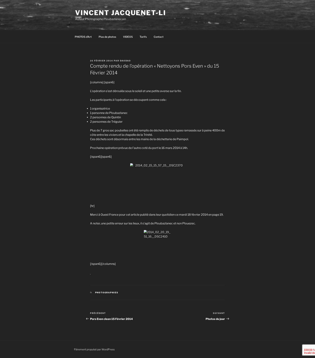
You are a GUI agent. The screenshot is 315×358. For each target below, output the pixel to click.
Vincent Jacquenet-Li (120, 13)
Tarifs (143, 36)
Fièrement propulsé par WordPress (94, 349)
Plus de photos (107, 36)
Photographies (106, 292)
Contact (159, 36)
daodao (125, 60)
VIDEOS (128, 36)
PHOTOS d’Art (83, 36)
